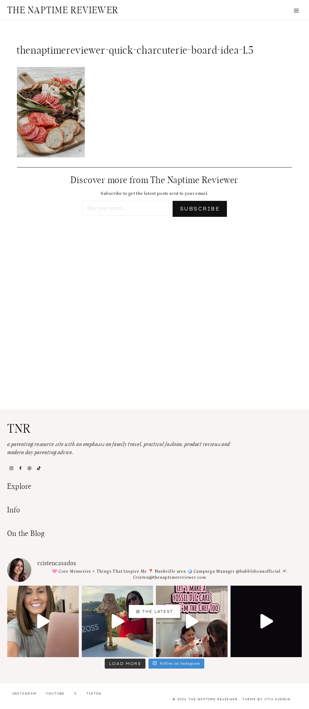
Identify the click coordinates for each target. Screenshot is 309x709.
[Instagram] (11, 468)
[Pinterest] (29, 468)
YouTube (55, 693)
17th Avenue (277, 699)
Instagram (24, 693)
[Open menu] (296, 10)
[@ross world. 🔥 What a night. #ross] (117, 621)
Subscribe (200, 209)
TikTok (94, 693)
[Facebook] (20, 468)
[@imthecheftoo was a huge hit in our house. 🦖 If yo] (192, 621)
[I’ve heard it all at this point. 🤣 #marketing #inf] (43, 621)
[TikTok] (39, 468)
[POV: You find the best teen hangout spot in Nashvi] (266, 621)
